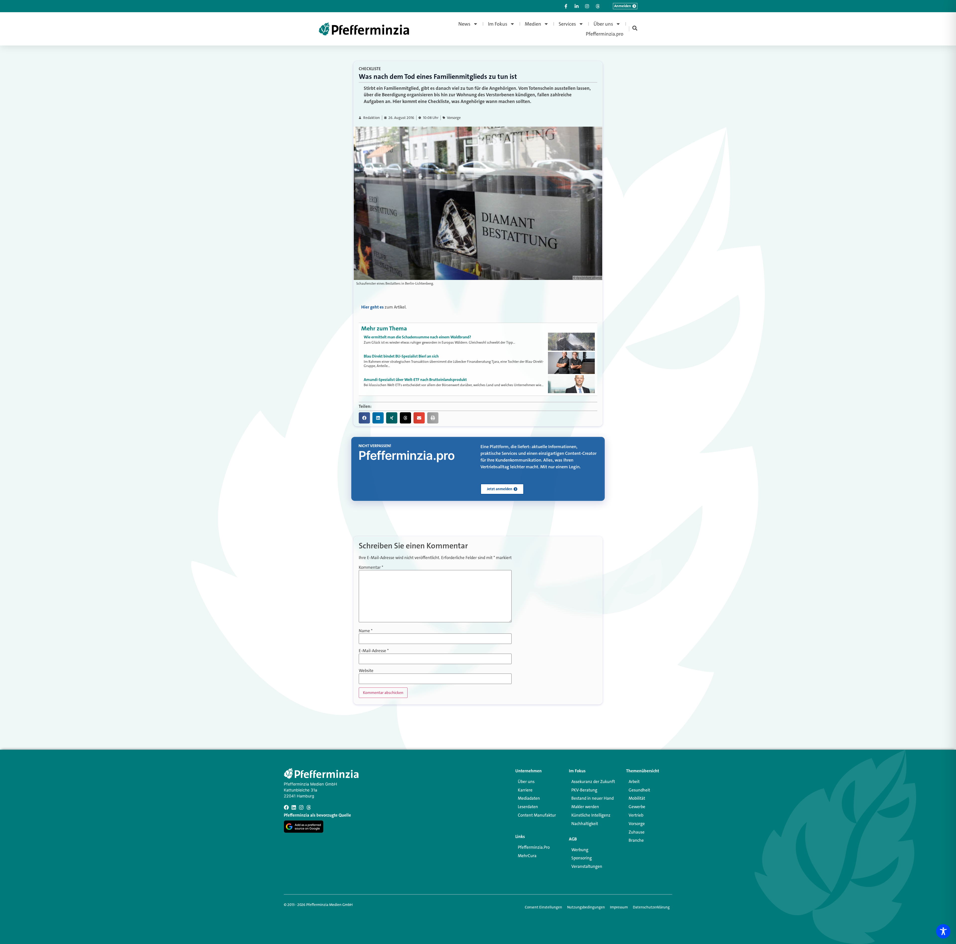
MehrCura (527, 855)
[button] (364, 417)
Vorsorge (454, 117)
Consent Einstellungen (543, 907)
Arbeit (634, 781)
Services (567, 24)
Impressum (619, 907)
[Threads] (308, 807)
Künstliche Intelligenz (590, 815)
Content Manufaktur (537, 815)
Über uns (603, 24)
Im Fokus (497, 24)
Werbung (579, 849)
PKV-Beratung (584, 790)
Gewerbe (637, 806)
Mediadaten (529, 798)
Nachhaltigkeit (584, 823)
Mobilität (637, 798)
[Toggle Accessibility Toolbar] (943, 931)
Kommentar (371, 567)
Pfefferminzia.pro (604, 34)
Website (366, 671)
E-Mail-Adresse (374, 651)
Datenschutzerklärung (651, 907)
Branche (636, 840)
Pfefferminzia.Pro (534, 847)
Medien (533, 24)
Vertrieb (636, 815)
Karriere (525, 790)
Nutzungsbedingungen (586, 907)
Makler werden (585, 806)
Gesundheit (639, 790)
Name (365, 631)
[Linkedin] (293, 807)
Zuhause (637, 832)
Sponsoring (581, 858)
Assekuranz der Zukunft (593, 781)
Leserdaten (528, 806)
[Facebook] (286, 807)
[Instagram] (301, 807)
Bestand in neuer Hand (592, 798)
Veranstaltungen (586, 866)
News (464, 24)
